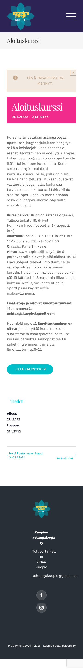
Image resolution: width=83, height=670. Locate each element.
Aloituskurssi (65, 458)
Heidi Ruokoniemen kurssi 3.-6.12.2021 (25, 455)
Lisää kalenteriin (30, 369)
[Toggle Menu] (71, 16)
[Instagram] (41, 608)
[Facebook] (41, 595)
